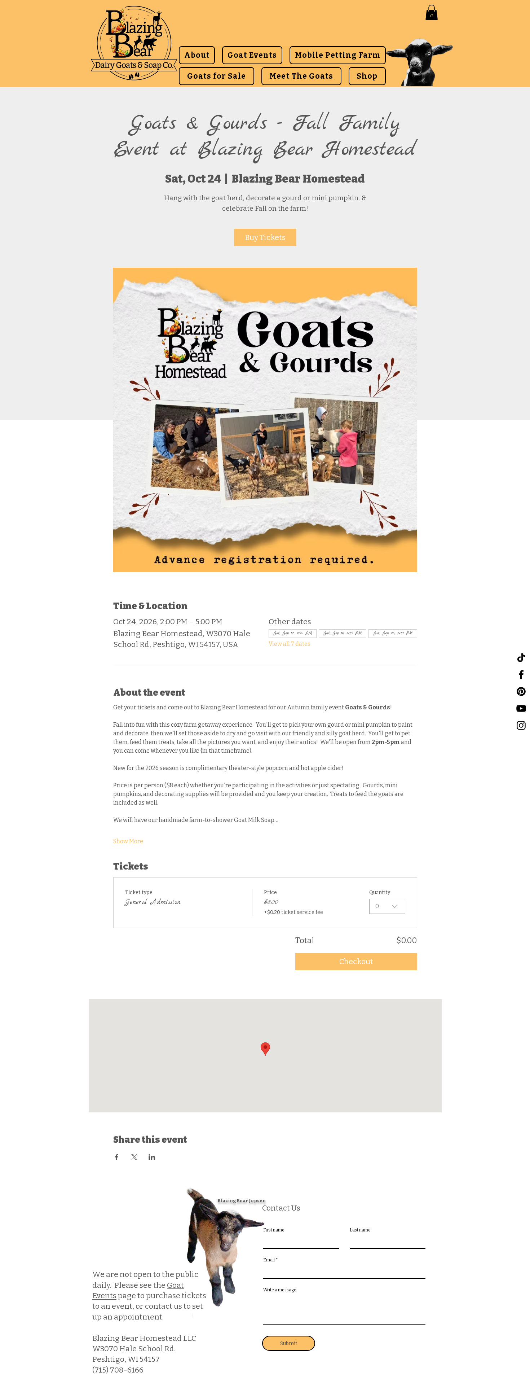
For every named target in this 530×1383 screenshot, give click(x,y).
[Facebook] (521, 674)
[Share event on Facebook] (116, 1157)
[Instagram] (521, 725)
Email (269, 1260)
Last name (360, 1230)
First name (273, 1230)
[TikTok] (521, 658)
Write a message (279, 1290)
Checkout (356, 961)
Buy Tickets (265, 237)
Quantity (379, 892)
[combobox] (387, 906)
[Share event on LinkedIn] (152, 1157)
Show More (128, 841)
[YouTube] (521, 708)
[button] (431, 12)
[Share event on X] (134, 1157)
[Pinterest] (521, 691)
